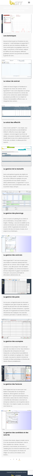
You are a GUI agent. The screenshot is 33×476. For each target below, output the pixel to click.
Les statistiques (9, 36)
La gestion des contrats (12, 255)
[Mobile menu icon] (29, 2)
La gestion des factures (12, 384)
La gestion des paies (11, 297)
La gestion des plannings (13, 213)
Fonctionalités (6, 38)
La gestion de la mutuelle (13, 169)
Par (15, 38)
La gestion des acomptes (13, 341)
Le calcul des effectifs (11, 122)
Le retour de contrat (11, 81)
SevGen (24, 472)
